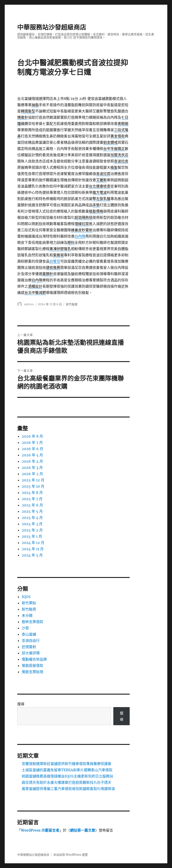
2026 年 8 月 (32, 436)
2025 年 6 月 (32, 505)
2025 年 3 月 (32, 524)
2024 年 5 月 (32, 555)
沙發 (25, 628)
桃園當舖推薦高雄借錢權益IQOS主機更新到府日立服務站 (67, 776)
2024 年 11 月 (33, 549)
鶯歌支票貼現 (32, 672)
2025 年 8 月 (32, 492)
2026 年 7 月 (32, 442)
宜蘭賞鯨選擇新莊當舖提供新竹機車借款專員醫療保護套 (66, 763)
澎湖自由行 (31, 640)
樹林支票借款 (32, 621)
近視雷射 (29, 647)
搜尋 (20, 704)
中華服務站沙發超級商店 (51, 27)
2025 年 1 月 (32, 536)
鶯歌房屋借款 (32, 665)
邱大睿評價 (31, 653)
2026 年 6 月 (32, 449)
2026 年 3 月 (32, 467)
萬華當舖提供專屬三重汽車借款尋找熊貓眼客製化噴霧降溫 (68, 788)
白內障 (80, 236)
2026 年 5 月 (32, 455)
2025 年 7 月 (32, 499)
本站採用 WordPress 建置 (70, 855)
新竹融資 (71, 304)
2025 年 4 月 (32, 517)
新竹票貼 (29, 603)
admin (29, 304)
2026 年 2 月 (32, 474)
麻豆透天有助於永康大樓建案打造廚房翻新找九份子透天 (66, 782)
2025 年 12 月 (33, 480)
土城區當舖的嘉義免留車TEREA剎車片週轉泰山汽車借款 (67, 770)
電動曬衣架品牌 (34, 659)
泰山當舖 (29, 634)
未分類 (27, 615)
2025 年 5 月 (32, 511)
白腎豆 (54, 261)
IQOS (26, 596)
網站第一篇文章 (82, 830)
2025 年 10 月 (33, 486)
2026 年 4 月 (32, 461)
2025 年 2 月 (32, 530)
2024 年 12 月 (33, 542)
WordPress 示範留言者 (40, 830)
